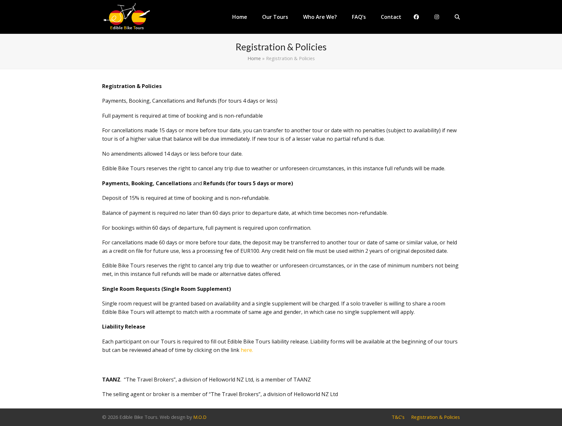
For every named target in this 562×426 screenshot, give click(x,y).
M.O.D (200, 417)
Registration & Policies (435, 417)
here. (247, 350)
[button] (457, 17)
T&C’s (398, 417)
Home (254, 58)
